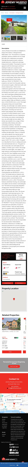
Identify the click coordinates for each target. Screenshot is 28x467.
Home (2, 12)
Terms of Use (4, 422)
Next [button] (25, 24)
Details (14, 351)
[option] (14, 24)
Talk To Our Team (14, 366)
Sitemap (3, 419)
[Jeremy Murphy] (14, 2)
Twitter (3, 436)
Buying (6, 12)
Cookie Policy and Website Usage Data (4, 426)
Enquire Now (7, 283)
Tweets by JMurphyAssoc (6, 442)
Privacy (3, 420)
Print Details (20, 283)
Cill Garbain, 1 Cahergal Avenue (16, 12)
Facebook (4, 434)
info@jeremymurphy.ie (9, 8)
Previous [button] (2, 24)
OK (17, 465)
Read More (12, 465)
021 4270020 (11, 6)
